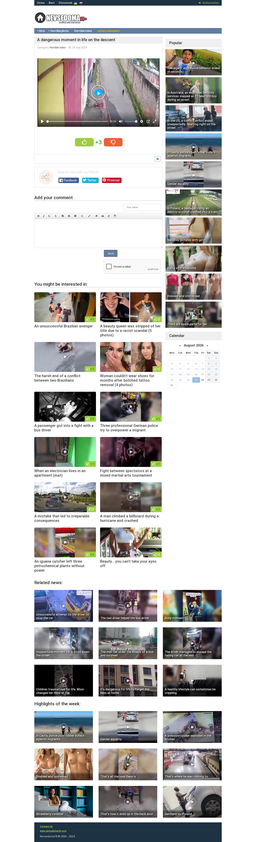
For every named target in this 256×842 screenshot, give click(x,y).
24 (172, 380)
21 (202, 374)
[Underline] (49, 216)
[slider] (77, 121)
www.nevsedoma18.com (53, 831)
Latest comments (108, 30)
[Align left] (63, 216)
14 (202, 369)
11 (180, 369)
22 (208, 374)
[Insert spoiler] (115, 216)
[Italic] (43, 216)
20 (196, 374)
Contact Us (46, 826)
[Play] (42, 121)
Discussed (65, 2)
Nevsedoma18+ (64, 20)
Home (40, 2)
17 (172, 374)
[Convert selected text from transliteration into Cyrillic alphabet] (109, 216)
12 (188, 369)
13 (196, 369)
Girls (42, 30)
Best (52, 2)
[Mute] (121, 121)
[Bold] (38, 216)
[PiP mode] (148, 121)
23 (216, 374)
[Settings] (142, 121)
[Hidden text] (96, 216)
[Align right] (75, 216)
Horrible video (83, 30)
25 (180, 380)
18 (180, 374)
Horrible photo (59, 30)
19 (188, 374)
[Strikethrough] (55, 216)
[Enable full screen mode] (155, 121)
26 (188, 380)
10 (172, 369)
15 (208, 369)
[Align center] (69, 216)
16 (216, 369)
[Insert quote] (103, 216)
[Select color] (89, 216)
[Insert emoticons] (82, 216)
